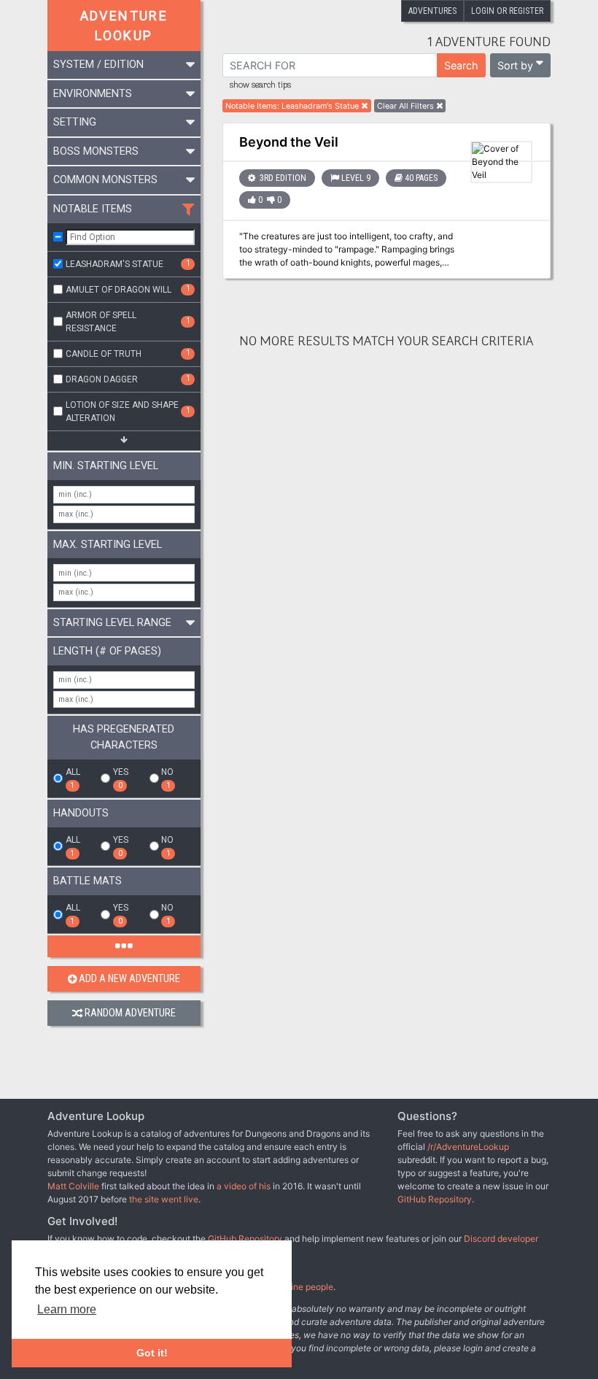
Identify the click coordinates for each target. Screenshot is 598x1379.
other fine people (299, 1286)
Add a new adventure (129, 979)
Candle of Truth (128, 353)
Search (461, 65)
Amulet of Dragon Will (128, 289)
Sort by (515, 65)
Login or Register (507, 11)
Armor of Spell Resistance (128, 321)
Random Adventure (130, 1013)
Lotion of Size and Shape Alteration (128, 411)
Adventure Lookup (124, 25)
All (73, 778)
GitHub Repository (434, 1199)
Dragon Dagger (128, 379)
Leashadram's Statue (128, 263)
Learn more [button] (66, 1309)
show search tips (260, 85)
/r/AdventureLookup (468, 1146)
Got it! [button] (152, 1353)
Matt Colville (73, 1186)
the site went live (163, 1199)
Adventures (432, 11)
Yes (120, 778)
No (167, 778)
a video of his (244, 1186)
